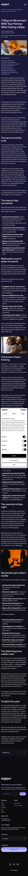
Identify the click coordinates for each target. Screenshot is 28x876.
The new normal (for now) (7, 60)
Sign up (23, 793)
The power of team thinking (8, 65)
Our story (3, 807)
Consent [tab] (5, 413)
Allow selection (14, 460)
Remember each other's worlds (9, 70)
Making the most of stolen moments (10, 64)
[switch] (24, 441)
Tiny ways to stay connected (8, 62)
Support (3, 812)
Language (4, 834)
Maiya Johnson (13, 35)
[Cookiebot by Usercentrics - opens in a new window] (20, 410)
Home (2, 803)
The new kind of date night (7, 69)
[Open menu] (25, 5)
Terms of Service (18, 805)
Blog (2, 809)
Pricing (2, 805)
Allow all (14, 455)
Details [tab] (14, 413)
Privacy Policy (17, 803)
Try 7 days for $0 (14, 849)
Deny (14, 464)
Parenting (3, 9)
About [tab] (22, 413)
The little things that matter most (9, 72)
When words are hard (6, 67)
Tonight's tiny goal (5, 74)
